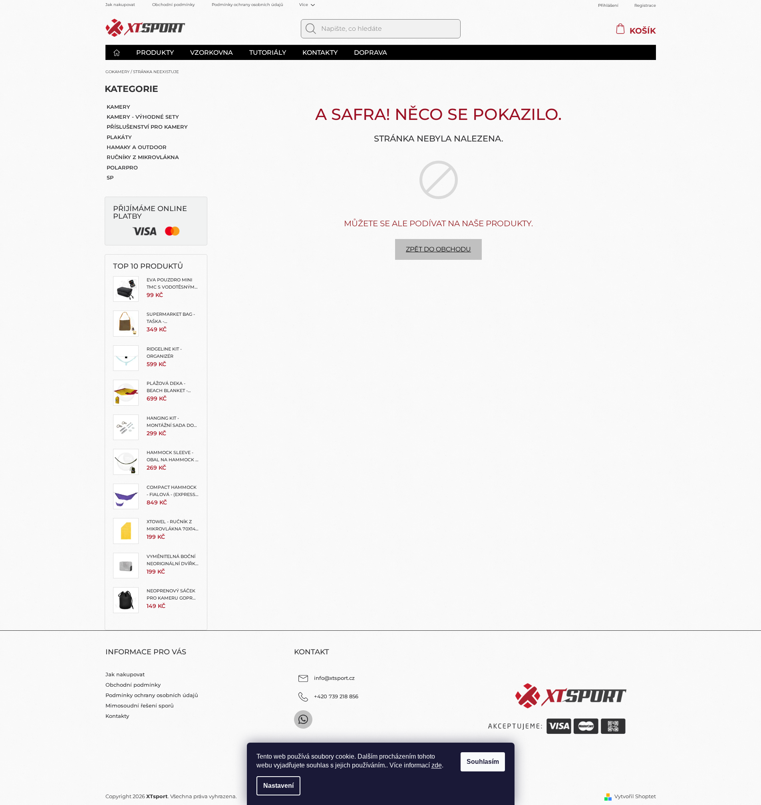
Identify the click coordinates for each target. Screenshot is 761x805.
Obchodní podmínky (173, 4)
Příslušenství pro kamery (147, 127)
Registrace (645, 5)
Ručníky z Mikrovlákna (143, 157)
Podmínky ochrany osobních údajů (247, 4)
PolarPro (122, 167)
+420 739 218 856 (336, 696)
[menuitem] (120, 52)
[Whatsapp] (303, 719)
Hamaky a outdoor (137, 147)
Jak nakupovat (120, 4)
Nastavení (278, 785)
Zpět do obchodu (438, 249)
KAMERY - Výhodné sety (143, 117)
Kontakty (117, 716)
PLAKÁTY (119, 137)
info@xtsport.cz (334, 678)
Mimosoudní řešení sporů (139, 705)
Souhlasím (483, 761)
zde (436, 765)
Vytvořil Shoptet (635, 796)
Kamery (118, 107)
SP (110, 177)
